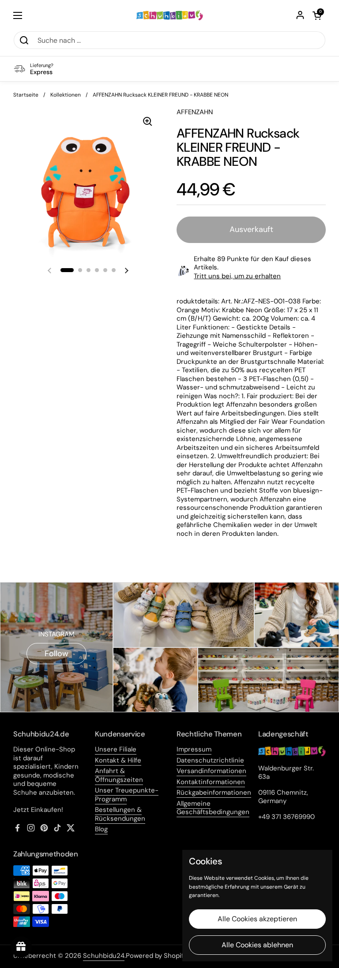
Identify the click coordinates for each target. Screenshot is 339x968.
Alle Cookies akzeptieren (257, 918)
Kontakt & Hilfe (118, 760)
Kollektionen (65, 94)
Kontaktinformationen (211, 781)
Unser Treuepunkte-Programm (126, 795)
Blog (101, 829)
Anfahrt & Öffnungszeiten (119, 775)
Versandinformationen (211, 770)
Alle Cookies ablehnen (257, 944)
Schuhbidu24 (103, 955)
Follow (56, 653)
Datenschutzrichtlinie (210, 760)
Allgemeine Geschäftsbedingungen (213, 808)
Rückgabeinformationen (214, 792)
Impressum (194, 749)
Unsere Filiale (115, 749)
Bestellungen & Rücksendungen (120, 814)
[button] (317, 15)
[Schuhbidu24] (169, 15)
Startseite (25, 94)
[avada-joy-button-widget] (21, 946)
